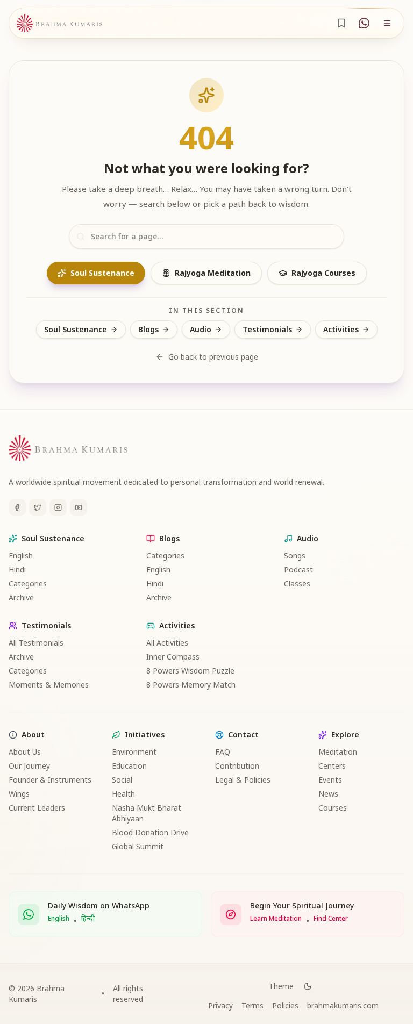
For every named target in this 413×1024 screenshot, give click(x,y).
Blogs (148, 329)
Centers (332, 766)
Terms (252, 1005)
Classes (297, 583)
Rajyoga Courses (323, 273)
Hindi (17, 569)
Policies (285, 1005)
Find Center (331, 918)
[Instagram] (58, 507)
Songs (294, 555)
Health (123, 794)
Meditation (337, 752)
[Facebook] (17, 507)
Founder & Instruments (50, 780)
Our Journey (29, 766)
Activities (341, 329)
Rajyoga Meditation (213, 273)
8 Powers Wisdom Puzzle (190, 670)
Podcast (298, 569)
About (33, 734)
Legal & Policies (242, 780)
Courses (332, 808)
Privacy (220, 1005)
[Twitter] (37, 507)
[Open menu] (387, 23)
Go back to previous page (213, 357)
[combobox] (206, 236)
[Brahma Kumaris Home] (59, 23)
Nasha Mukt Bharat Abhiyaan (146, 813)
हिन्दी (88, 918)
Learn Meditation (276, 918)
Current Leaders (37, 808)
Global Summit (137, 846)
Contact (243, 734)
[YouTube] (78, 507)
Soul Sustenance (102, 273)
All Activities (167, 643)
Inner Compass (173, 656)
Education (129, 766)
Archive (21, 597)
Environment (134, 752)
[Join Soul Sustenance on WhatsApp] (364, 23)
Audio (200, 329)
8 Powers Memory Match (191, 684)
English (21, 555)
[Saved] (341, 23)
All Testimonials (36, 643)
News (328, 794)
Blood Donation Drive (150, 832)
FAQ (222, 752)
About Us (25, 752)
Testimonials (267, 329)
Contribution (237, 766)
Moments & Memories (49, 684)
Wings (19, 794)
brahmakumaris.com (343, 1005)
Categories (28, 583)
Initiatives (145, 734)
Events (330, 780)
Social (122, 780)
